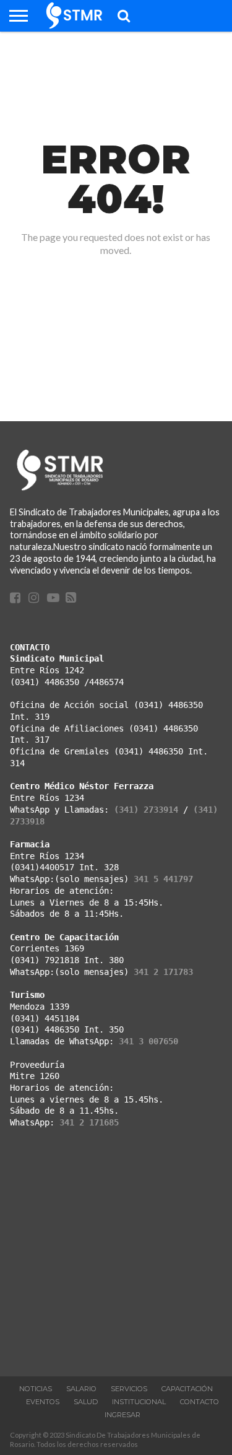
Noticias (35, 1388)
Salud (86, 1401)
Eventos (42, 1401)
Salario (81, 1388)
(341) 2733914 (146, 810)
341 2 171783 (163, 972)
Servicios (129, 1388)
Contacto (199, 1401)
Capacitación (187, 1388)
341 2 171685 (89, 1122)
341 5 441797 (163, 879)
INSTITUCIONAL (139, 1401)
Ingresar (122, 1414)
